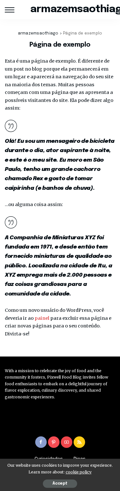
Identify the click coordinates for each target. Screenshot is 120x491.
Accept (60, 484)
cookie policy (79, 472)
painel (42, 318)
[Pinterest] (54, 442)
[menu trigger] (11, 9)
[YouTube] (66, 442)
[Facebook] (41, 442)
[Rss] (79, 442)
